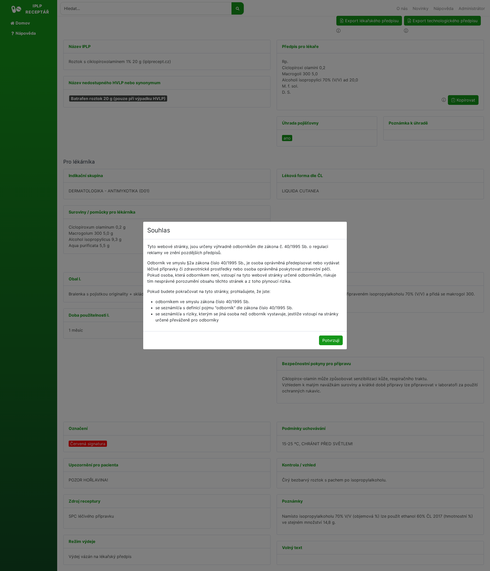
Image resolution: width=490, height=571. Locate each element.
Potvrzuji (330, 340)
